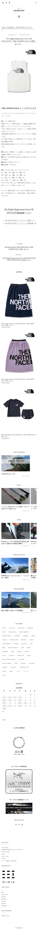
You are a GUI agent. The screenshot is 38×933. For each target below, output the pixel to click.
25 (10, 706)
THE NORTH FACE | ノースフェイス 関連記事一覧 (20, 223)
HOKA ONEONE (6, 643)
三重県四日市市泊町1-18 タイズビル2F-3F (12, 849)
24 (4, 706)
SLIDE (15, 663)
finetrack (4, 639)
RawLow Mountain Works (8, 659)
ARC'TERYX (21, 628)
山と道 (4, 675)
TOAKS (4, 671)
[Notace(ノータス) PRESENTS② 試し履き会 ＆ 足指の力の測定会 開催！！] (15, 531)
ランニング (26, 671)
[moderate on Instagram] (3, 2)
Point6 (28, 655)
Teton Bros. (13, 667)
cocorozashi (4, 894)
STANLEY (4, 667)
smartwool (23, 663)
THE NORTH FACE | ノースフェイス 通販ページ (20, 220)
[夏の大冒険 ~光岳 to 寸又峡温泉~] (15, 600)
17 (4, 703)
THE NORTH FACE (25, 34)
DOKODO (3, 899)
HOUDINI (15, 643)
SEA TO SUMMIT (6, 663)
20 (20, 703)
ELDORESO (17, 636)
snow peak (31, 663)
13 (20, 700)
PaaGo (4, 655)
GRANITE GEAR (14, 639)
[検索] (34, 719)
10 (4, 700)
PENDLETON (20, 655)
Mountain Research (13, 647)
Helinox (31, 639)
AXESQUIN (30, 628)
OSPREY (27, 651)
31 (4, 708)
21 (25, 703)
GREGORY (23, 639)
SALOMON (21, 659)
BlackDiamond (12, 632)
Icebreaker (24, 643)
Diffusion (3, 896)
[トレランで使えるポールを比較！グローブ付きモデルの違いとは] (15, 496)
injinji (31, 643)
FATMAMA (4, 905)
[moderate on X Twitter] (6, 2)
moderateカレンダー (8, 474)
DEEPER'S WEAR (6, 636)
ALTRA (4, 628)
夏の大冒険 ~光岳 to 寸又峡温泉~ (12, 610)
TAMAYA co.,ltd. (5, 915)
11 (10, 700)
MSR (22, 647)
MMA (3, 647)
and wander (12, 628)
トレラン (18, 671)
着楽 (2, 892)
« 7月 (2, 711)
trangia (11, 671)
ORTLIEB (19, 651)
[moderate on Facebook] (9, 2)
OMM (12, 651)
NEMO (28, 647)
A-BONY (3, 901)
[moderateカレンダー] (15, 463)
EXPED (33, 636)
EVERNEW (25, 636)
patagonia (11, 655)
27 (20, 706)
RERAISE (3, 903)
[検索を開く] (36, 3)
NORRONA (5, 651)
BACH (4, 632)
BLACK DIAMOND (24, 632)
